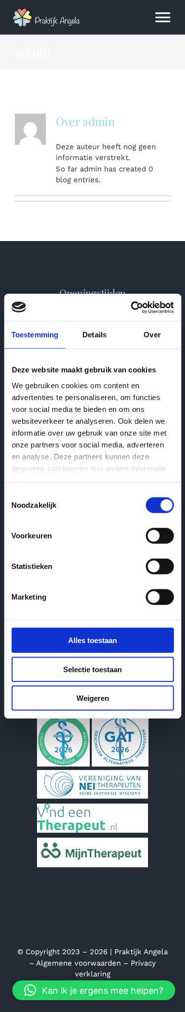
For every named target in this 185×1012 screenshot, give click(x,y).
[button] (93, 990)
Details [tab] (94, 334)
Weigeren (92, 698)
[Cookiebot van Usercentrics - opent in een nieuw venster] (132, 307)
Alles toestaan (92, 640)
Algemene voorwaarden (78, 963)
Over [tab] (152, 334)
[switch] (160, 536)
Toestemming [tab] (34, 334)
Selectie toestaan (92, 669)
